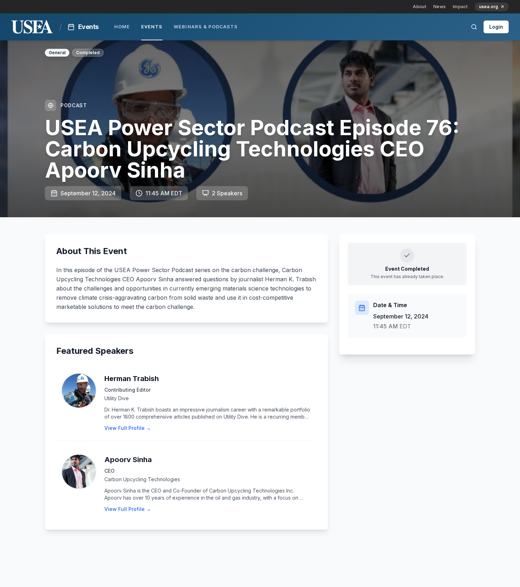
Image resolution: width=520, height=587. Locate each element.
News (439, 6)
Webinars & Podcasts (206, 26)
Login (496, 27)
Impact (460, 6)
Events (151, 26)
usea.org (488, 6)
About (419, 6)
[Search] (474, 27)
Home (122, 26)
